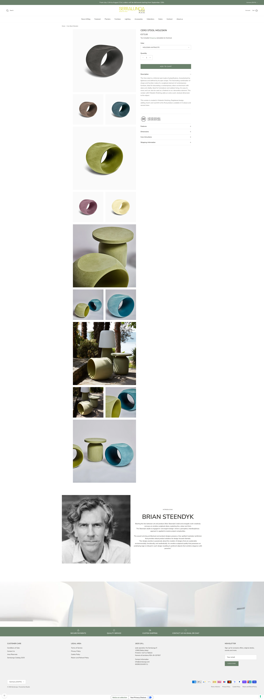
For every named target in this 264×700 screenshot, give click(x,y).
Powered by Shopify (24, 687)
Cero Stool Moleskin (72, 26)
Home (63, 26)
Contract (169, 19)
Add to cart (166, 66)
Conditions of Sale (13, 648)
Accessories (139, 19)
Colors (160, 19)
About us (180, 19)
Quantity (144, 53)
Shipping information (148, 142)
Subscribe (231, 663)
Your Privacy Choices (138, 697)
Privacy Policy (76, 651)
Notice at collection (120, 697)
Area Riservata (12, 654)
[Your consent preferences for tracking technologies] (260, 696)
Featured (97, 19)
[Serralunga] (132, 10)
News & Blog (85, 19)
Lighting (127, 19)
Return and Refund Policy (80, 658)
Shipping (153, 38)
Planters (107, 19)
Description (145, 74)
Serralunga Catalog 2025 (16, 658)
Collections (150, 19)
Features (144, 126)
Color (142, 43)
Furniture (118, 19)
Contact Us (11, 651)
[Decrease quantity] (142, 57)
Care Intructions (146, 137)
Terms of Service (76, 648)
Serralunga (15, 687)
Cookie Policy (75, 654)
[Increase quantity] (150, 57)
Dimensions (145, 132)
